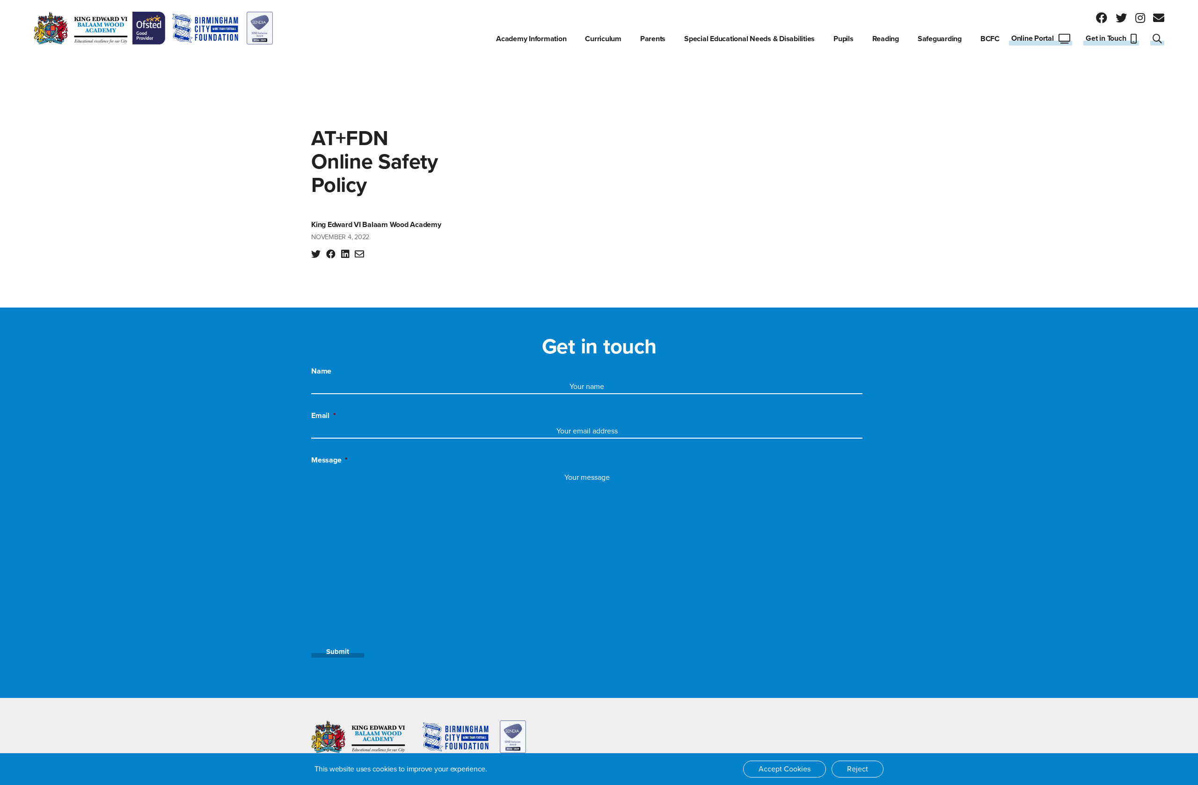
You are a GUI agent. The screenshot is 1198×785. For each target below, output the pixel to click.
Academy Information (531, 39)
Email (323, 415)
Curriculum (603, 39)
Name (321, 371)
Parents (652, 39)
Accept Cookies (785, 769)
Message (329, 460)
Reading (885, 39)
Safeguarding (940, 39)
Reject (857, 769)
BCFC (990, 39)
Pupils (843, 39)
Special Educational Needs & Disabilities (749, 39)
